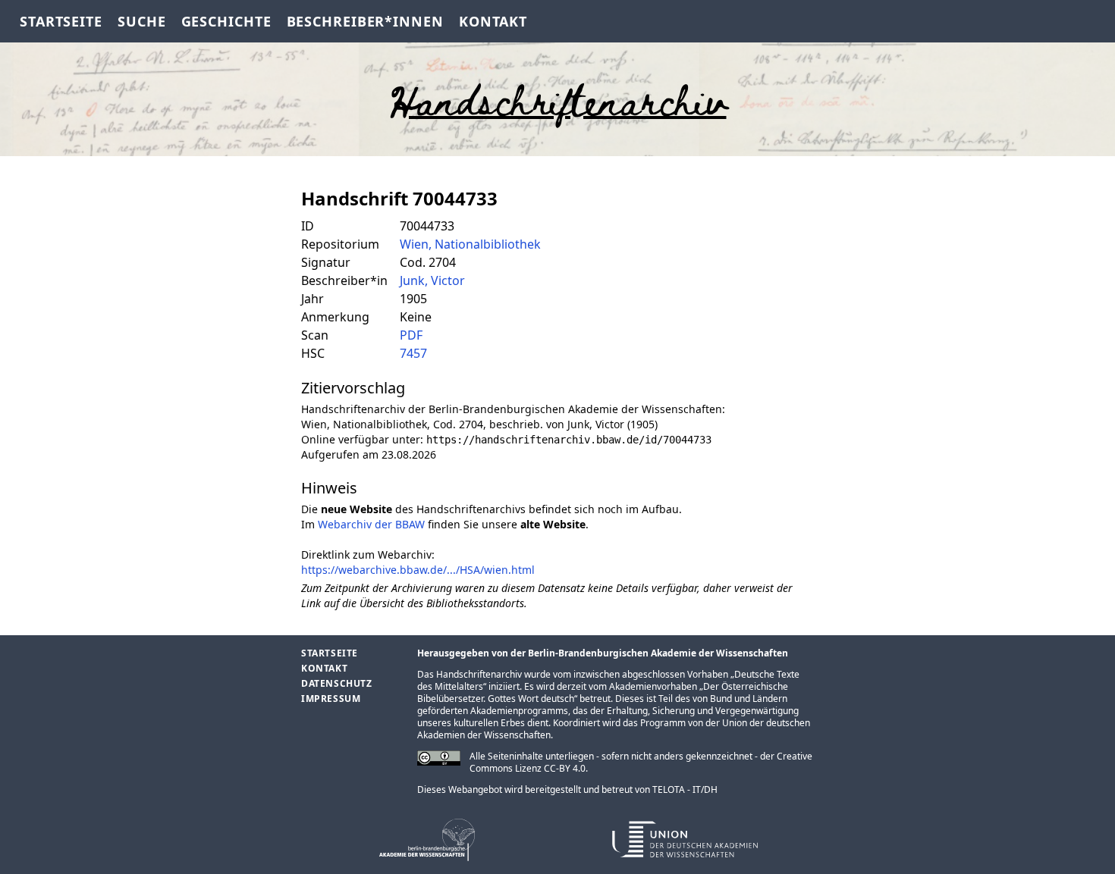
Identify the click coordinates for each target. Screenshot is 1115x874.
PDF (411, 335)
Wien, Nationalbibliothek (470, 244)
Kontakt (493, 21)
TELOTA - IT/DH (685, 789)
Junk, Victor (432, 280)
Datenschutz (336, 683)
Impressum (330, 698)
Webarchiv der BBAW (371, 524)
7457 (413, 353)
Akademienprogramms (519, 710)
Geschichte (226, 21)
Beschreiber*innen (365, 21)
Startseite (61, 21)
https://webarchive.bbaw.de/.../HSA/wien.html (418, 569)
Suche (142, 21)
